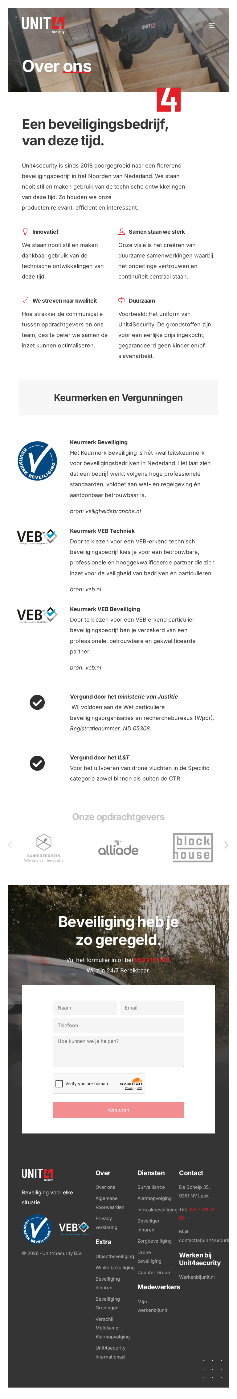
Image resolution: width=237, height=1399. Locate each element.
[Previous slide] (10, 845)
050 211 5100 (151, 960)
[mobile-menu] (206, 25)
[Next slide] (226, 845)
